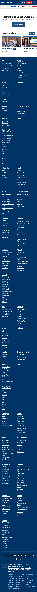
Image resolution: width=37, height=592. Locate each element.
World (4, 82)
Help (22, 568)
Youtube (15, 555)
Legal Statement (18, 586)
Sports (4, 118)
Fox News (7, 3)
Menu (34, 2)
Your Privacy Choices (17, 566)
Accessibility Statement (14, 569)
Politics (20, 61)
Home (4, 7)
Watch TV (29, 2)
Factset (29, 582)
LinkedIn (22, 555)
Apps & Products (5, 276)
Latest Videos (9, 33)
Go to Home (18, 25)
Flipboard (18, 555)
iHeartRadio (20, 559)
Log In (23, 2)
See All (32, 33)
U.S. (3, 61)
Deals (4, 192)
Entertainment (23, 106)
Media (4, 106)
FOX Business (22, 192)
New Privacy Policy (22, 564)
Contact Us (28, 568)
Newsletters (32, 555)
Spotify (16, 559)
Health (19, 168)
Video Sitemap (12, 571)
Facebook (4, 555)
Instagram (11, 555)
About (19, 250)
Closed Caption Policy (14, 568)
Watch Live (6, 250)
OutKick (20, 118)
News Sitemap (26, 569)
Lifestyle (5, 168)
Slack (25, 555)
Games (20, 219)
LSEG (18, 588)
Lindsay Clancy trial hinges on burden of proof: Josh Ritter (10, 49)
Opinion (20, 82)
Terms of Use (12, 564)
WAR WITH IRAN (14, 7)
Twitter (7, 555)
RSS (29, 555)
